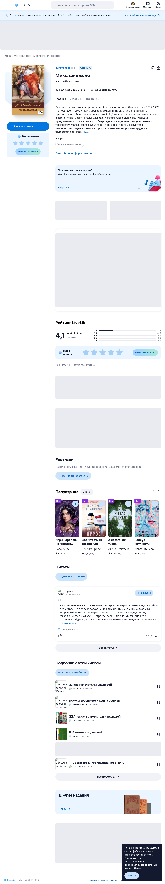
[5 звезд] (41, 143)
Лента (31, 5)
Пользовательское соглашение (102, 880)
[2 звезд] (21, 143)
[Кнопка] (153, 491)
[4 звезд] (34, 143)
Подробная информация (71, 153)
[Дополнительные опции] (45, 126)
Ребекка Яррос (91, 549)
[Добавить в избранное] (152, 68)
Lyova (69, 591)
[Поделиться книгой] (158, 68)
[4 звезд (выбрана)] (69, 68)
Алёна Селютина (119, 549)
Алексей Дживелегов (67, 81)
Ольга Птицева (144, 549)
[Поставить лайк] (59, 635)
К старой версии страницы (140, 15)
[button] (28, 90)
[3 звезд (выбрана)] (66, 68)
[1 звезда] (15, 143)
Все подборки (106, 776)
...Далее (137, 868)
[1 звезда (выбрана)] (60, 68)
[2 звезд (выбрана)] (63, 68)
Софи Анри (62, 549)
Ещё (86, 132)
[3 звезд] (28, 143)
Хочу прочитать (24, 126)
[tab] (61, 99)
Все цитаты (106, 647)
